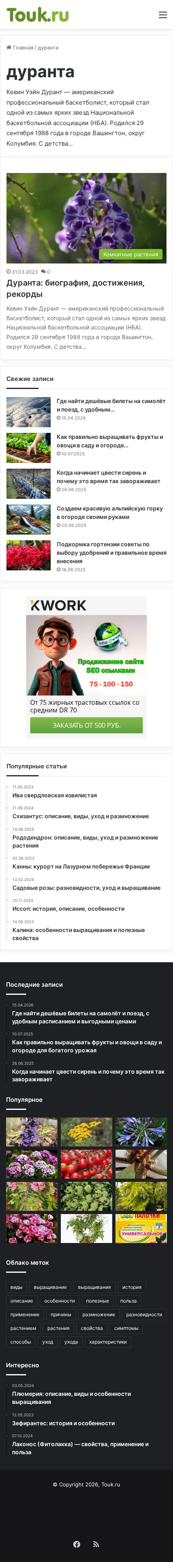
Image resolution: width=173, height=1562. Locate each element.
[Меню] (163, 17)
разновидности (144, 1314)
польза (128, 1301)
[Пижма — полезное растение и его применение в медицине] (86, 1131)
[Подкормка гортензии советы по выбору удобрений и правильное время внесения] (28, 555)
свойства (92, 1328)
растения (58, 1328)
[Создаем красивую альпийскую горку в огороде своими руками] (28, 519)
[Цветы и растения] (38, 14)
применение (24, 1314)
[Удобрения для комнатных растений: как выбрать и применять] (141, 1228)
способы (20, 1342)
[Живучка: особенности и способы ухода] (32, 1131)
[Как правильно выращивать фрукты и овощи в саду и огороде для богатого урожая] (28, 448)
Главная (22, 47)
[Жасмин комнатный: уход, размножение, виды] (86, 1228)
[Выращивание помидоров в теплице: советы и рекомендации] (86, 1164)
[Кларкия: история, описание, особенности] (32, 1228)
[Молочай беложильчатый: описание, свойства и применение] (141, 1164)
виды (16, 1287)
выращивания (94, 1287)
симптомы (126, 1328)
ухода (71, 1342)
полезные (97, 1301)
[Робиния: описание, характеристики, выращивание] (32, 1196)
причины (61, 1314)
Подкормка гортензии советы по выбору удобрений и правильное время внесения (112, 552)
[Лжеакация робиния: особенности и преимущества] (141, 1196)
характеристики (108, 1342)
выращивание (50, 1287)
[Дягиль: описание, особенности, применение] (86, 1196)
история (132, 1287)
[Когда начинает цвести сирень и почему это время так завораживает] (28, 484)
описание (21, 1301)
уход (47, 1342)
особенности (59, 1301)
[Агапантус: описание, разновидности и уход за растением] (141, 1131)
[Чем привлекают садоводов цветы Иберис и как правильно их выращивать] (32, 1164)
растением (23, 1328)
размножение (98, 1314)
